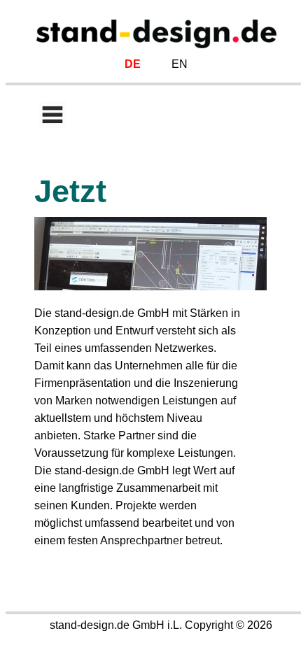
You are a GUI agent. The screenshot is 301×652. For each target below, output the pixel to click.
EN (180, 64)
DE (133, 64)
